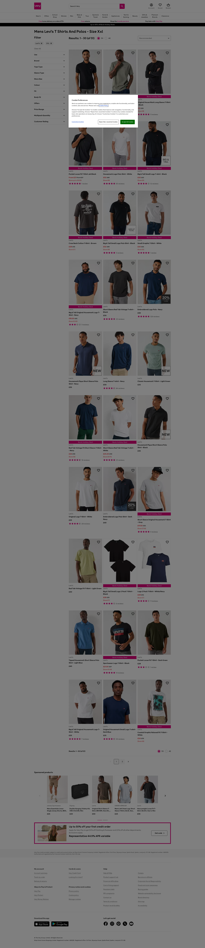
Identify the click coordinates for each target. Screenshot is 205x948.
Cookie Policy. (103, 106)
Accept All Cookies (127, 122)
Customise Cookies (78, 122)
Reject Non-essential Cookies (108, 122)
